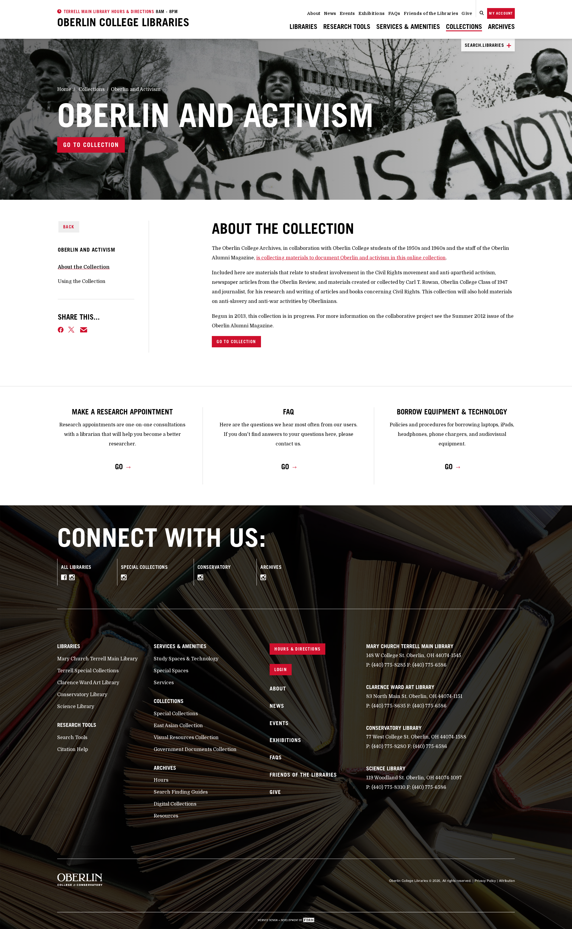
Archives (501, 26)
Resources (166, 816)
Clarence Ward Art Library (88, 682)
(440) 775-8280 (389, 746)
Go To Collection (236, 341)
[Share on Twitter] (71, 330)
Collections (464, 26)
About (314, 13)
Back (68, 226)
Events (347, 13)
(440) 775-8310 (388, 787)
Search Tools (72, 737)
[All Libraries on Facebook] (65, 578)
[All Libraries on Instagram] (73, 578)
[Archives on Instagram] (264, 578)
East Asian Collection (178, 725)
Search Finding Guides (181, 792)
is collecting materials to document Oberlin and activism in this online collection (351, 258)
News (330, 13)
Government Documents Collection (195, 749)
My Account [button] (501, 13)
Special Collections (176, 713)
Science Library (75, 706)
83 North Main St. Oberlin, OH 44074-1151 (414, 696)
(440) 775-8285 (389, 665)
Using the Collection (81, 281)
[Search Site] (482, 13)
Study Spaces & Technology (186, 659)
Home (64, 89)
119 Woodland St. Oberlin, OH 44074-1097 (414, 778)
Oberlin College (123, 22)
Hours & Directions (297, 648)
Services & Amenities (408, 26)
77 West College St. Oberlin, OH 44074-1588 (416, 737)
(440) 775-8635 (389, 706)
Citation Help (72, 749)
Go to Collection (91, 144)
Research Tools (346, 26)
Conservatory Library (82, 694)
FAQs (394, 13)
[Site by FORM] (286, 920)
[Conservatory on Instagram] (202, 578)
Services (164, 682)
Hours (161, 780)
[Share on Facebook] (60, 330)
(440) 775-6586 (429, 665)
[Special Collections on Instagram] (125, 578)
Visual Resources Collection (186, 737)
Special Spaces (171, 670)
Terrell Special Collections (88, 670)
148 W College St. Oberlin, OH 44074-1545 (413, 655)
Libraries (303, 26)
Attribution (507, 880)
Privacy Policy (485, 880)
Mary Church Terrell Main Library (97, 659)
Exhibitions (371, 13)
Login (280, 669)
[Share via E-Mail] (84, 329)
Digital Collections (175, 804)
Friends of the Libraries (431, 13)
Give (466, 13)
